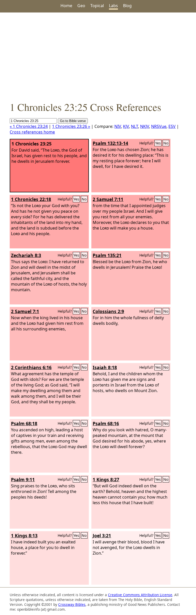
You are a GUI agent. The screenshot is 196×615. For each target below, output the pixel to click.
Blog (127, 5)
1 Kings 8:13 (24, 535)
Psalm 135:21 (107, 255)
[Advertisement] (98, 56)
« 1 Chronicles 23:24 (29, 126)
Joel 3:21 (102, 535)
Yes (158, 143)
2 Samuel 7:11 (108, 199)
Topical (97, 5)
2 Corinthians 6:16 (31, 367)
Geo (81, 5)
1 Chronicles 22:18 (31, 199)
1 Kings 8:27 (106, 479)
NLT (134, 126)
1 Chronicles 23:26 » (71, 126)
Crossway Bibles (71, 604)
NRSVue (158, 126)
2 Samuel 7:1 (25, 311)
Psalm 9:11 (23, 479)
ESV (172, 126)
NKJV (144, 126)
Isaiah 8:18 (105, 367)
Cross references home (32, 132)
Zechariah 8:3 (26, 255)
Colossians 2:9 (108, 311)
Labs (113, 5)
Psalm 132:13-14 (110, 143)
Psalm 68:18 (24, 423)
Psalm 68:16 (106, 423)
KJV (126, 126)
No (165, 143)
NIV (117, 126)
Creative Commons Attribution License (140, 594)
